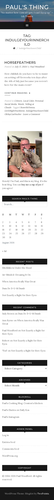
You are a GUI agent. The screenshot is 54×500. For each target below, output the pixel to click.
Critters (18, 101)
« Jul (4, 251)
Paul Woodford (37, 66)
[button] (27, 25)
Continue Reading (16, 93)
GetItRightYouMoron (14, 110)
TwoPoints (43, 493)
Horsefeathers (20, 63)
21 (36, 229)
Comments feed (10, 449)
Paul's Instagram (10, 417)
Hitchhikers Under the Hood (17, 267)
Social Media (10, 104)
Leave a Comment (31, 114)
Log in (5, 435)
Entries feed (8, 442)
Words (21, 104)
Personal (39, 101)
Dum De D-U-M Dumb (13, 288)
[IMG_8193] (24, 154)
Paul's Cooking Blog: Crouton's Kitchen (22, 403)
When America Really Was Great (19, 281)
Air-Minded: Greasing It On (16, 274)
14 (36, 226)
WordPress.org (10, 455)
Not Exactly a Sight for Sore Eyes (19, 295)
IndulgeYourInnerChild (37, 110)
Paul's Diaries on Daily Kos (15, 410)
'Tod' (4, 350)
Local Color (28, 101)
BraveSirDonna (27, 107)
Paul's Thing (27, 7)
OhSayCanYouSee (12, 114)
